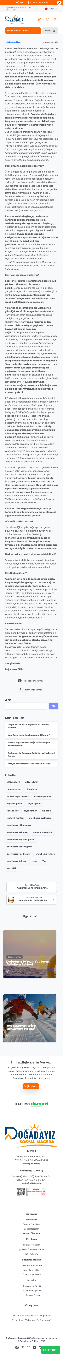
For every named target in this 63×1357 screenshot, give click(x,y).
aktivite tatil (13, 782)
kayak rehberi (30, 811)
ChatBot (52, 1350)
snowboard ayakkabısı (40, 818)
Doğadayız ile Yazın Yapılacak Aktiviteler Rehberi (28, 963)
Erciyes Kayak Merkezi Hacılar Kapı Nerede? (29, 763)
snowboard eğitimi (42, 832)
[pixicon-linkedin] (40, 1348)
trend (34, 861)
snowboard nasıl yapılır (18, 854)
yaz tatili (11, 868)
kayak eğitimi (34, 803)
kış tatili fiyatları (15, 818)
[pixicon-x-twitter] (23, 1348)
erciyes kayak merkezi (18, 796)
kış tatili (46, 811)
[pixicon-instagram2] (29, 1348)
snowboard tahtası (16, 861)
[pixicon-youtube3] (34, 1348)
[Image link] (21, 1192)
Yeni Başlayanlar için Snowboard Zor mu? (29, 735)
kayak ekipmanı (14, 803)
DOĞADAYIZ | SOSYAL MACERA (31, 2)
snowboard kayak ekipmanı (20, 839)
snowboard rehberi (45, 854)
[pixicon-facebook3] (17, 1348)
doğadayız (32, 789)
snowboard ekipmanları (19, 825)
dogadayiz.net (14, 789)
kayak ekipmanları (43, 796)
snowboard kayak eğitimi (19, 847)
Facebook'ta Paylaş (34, 681)
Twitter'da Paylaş (33, 690)
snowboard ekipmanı (17, 832)
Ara (8, 699)
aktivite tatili (31, 782)
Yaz (44, 861)
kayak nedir (12, 811)
